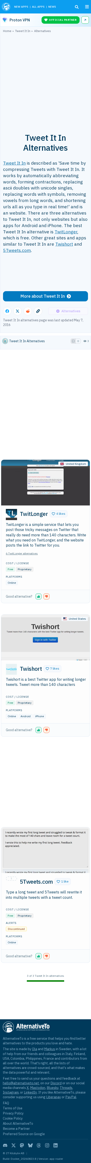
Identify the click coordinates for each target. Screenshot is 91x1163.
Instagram (11, 1092)
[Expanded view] (73, 341)
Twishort (64, 244)
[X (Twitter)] (13, 1145)
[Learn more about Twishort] (11, 669)
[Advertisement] (45, 80)
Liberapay (53, 1097)
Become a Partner (16, 1128)
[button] (58, 513)
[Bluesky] (30, 1145)
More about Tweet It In (42, 296)
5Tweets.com (17, 250)
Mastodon (37, 1087)
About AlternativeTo (18, 1123)
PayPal (70, 1097)
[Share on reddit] (28, 311)
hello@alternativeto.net (21, 1083)
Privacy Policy (13, 1113)
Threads (66, 1087)
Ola (34, 1049)
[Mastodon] (22, 1145)
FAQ (6, 1103)
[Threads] (38, 1145)
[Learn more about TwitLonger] (11, 514)
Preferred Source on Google (24, 1134)
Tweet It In (14, 163)
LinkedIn (30, 1092)
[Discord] (5, 1145)
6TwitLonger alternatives (22, 553)
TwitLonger (66, 232)
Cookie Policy (13, 1118)
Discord (56, 1083)
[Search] (76, 6)
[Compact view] (78, 341)
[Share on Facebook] (7, 311)
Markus (49, 1049)
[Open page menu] (87, 7)
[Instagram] (47, 1145)
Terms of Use (12, 1108)
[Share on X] (17, 311)
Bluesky (52, 1087)
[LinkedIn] (55, 1145)
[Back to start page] (6, 7)
